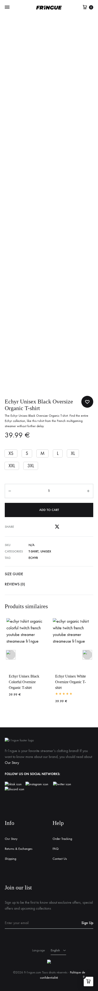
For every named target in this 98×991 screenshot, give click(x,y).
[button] (11, 453)
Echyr (33, 558)
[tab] (49, 574)
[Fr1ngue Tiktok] (14, 784)
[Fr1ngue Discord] (14, 789)
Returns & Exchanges (18, 849)
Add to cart (49, 510)
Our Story (12, 762)
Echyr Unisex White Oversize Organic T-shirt (70, 682)
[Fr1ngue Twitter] (62, 784)
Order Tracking (62, 839)
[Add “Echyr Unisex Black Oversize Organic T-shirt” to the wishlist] (87, 402)
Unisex (45, 551)
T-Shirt (34, 551)
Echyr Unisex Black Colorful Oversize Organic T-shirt (24, 682)
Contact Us (60, 859)
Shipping (10, 859)
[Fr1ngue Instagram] (39, 784)
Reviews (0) (15, 584)
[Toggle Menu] (7, 7)
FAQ (56, 849)
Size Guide (14, 574)
